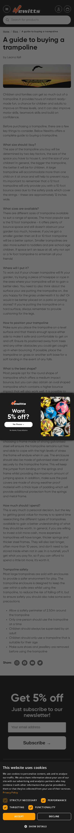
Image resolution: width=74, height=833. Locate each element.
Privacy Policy (10, 792)
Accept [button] (19, 816)
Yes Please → (18, 424)
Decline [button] (54, 816)
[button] (37, 826)
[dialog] (37, 797)
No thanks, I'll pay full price (19, 430)
